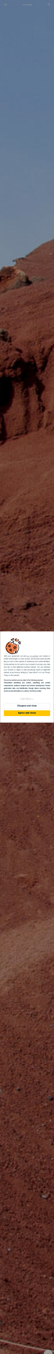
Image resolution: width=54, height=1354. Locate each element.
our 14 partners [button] (32, 656)
